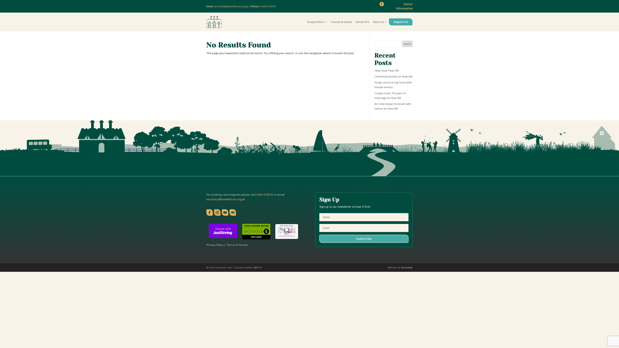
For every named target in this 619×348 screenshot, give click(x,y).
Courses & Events (341, 22)
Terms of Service (237, 245)
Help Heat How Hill (386, 70)
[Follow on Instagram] (217, 212)
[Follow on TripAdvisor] (233, 212)
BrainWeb (407, 267)
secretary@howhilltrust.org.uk (231, 6)
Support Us (401, 22)
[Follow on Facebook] (209, 212)
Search (407, 43)
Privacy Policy (214, 245)
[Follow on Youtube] (225, 212)
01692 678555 (268, 6)
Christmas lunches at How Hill (393, 76)
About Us (378, 22)
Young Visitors (315, 22)
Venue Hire (362, 22)
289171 (257, 267)
